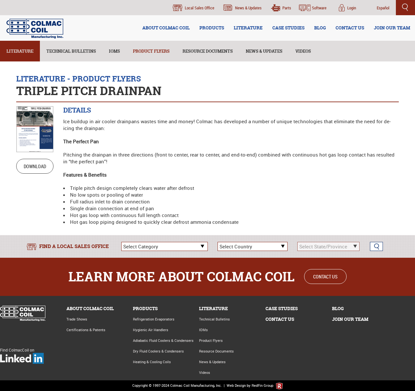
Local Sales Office (199, 8)
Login (351, 8)
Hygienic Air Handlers (150, 329)
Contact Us (325, 276)
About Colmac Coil (90, 308)
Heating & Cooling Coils (152, 361)
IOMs (114, 51)
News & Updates (248, 8)
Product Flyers (151, 51)
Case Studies (282, 308)
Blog (338, 308)
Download (35, 166)
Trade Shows (76, 319)
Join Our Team (350, 319)
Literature (19, 51)
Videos (303, 51)
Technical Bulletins (71, 51)
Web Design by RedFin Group (250, 385)
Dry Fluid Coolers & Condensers (158, 351)
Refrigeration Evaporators (153, 319)
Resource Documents (208, 51)
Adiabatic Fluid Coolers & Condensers (163, 340)
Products (145, 308)
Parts (286, 8)
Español (383, 8)
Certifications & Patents (85, 329)
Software (319, 8)
